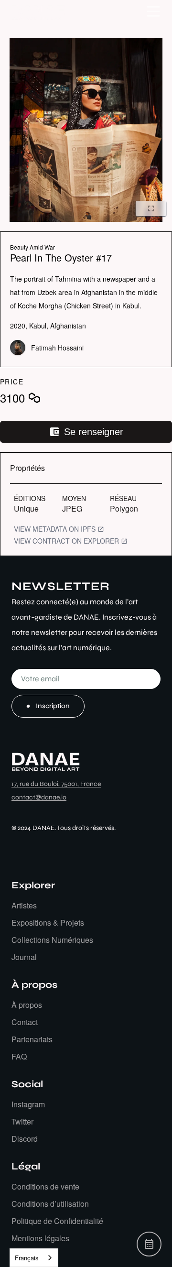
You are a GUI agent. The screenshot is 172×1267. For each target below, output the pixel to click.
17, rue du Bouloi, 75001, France (56, 784)
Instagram (28, 1104)
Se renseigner (93, 431)
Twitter (22, 1121)
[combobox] (34, 1257)
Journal (24, 956)
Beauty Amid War (32, 247)
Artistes (24, 905)
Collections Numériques (52, 939)
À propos (26, 1004)
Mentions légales (40, 1238)
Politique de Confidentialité (57, 1220)
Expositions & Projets (47, 922)
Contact (24, 1021)
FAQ (19, 1056)
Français (27, 1257)
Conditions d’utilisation (50, 1203)
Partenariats (32, 1039)
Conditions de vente (45, 1186)
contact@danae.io (38, 797)
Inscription (53, 706)
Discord (24, 1138)
